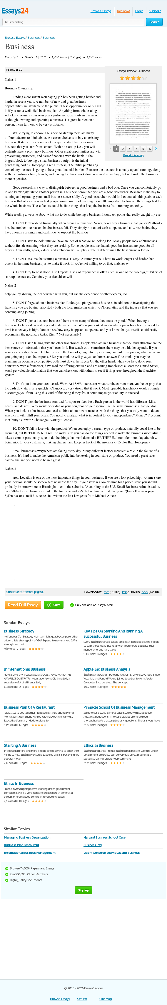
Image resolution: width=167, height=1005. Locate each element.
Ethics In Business (98, 745)
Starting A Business (20, 745)
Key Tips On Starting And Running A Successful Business (113, 634)
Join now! (123, 11)
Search (82, 999)
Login (139, 11)
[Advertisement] (83, 541)
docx (145, 591)
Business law (93, 845)
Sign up (83, 890)
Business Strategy (19, 631)
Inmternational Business (24, 669)
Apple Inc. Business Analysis (107, 669)
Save (56, 605)
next (156, 149)
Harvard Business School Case (104, 837)
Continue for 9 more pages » (24, 592)
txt (106, 591)
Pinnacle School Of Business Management (119, 707)
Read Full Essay (23, 605)
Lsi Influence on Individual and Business (112, 853)
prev (111, 149)
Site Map (105, 999)
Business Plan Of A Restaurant (29, 707)
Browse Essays (100, 11)
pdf (124, 591)
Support (155, 11)
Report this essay (133, 155)
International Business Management (29, 853)
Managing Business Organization (27, 837)
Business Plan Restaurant (21, 845)
